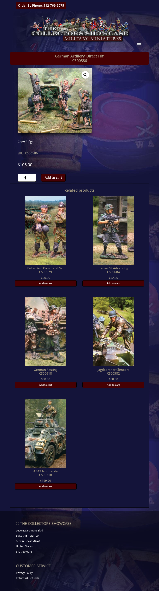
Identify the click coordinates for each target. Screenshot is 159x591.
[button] (85, 75)
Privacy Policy (24, 573)
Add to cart (53, 177)
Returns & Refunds (27, 578)
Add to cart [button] (45, 283)
